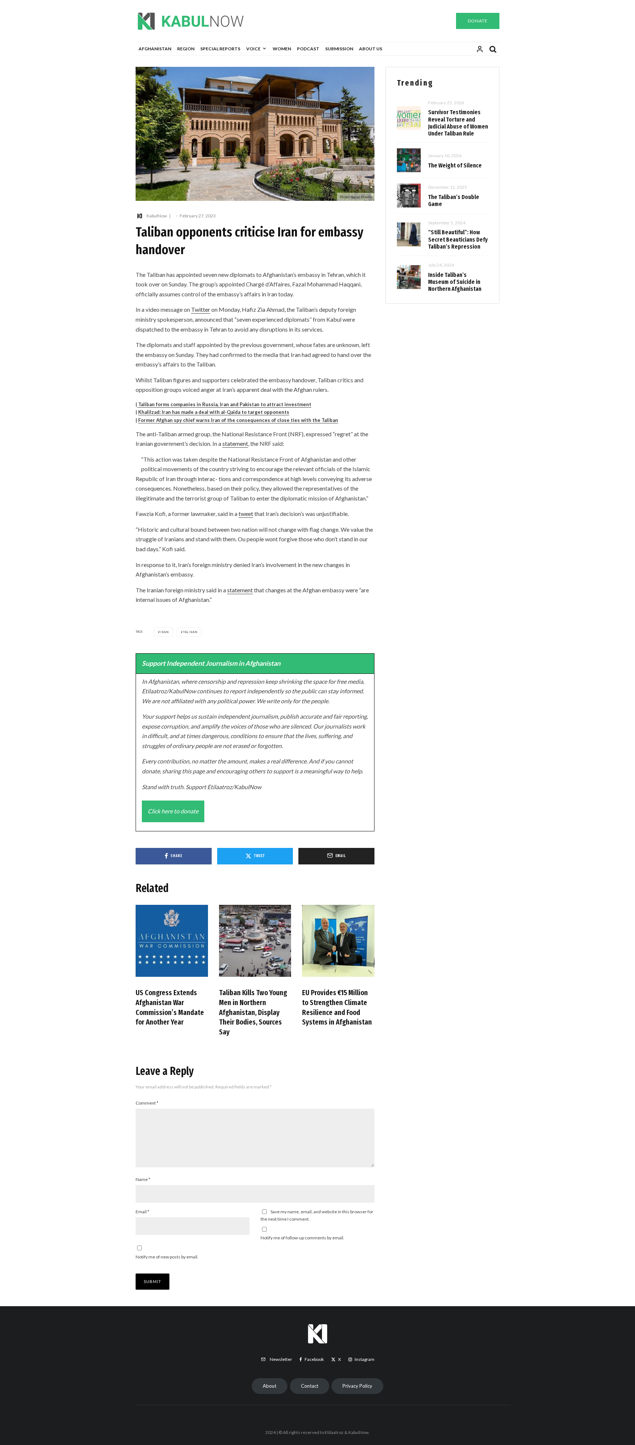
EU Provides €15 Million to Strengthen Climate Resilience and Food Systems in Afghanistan (337, 1007)
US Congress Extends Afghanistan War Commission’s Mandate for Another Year (170, 1007)
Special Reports (220, 48)
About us (370, 48)
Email (142, 1211)
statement (235, 443)
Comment (147, 1103)
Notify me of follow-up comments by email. (302, 1237)
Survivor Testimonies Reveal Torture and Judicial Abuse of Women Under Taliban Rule (458, 123)
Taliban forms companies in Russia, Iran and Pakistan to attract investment (224, 404)
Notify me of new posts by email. (167, 1257)
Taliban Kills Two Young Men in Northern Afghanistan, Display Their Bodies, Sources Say (253, 1012)
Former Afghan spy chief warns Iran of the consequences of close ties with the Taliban (238, 420)
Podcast (308, 48)
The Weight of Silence (455, 165)
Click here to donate (173, 811)
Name (143, 1179)
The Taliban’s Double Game (453, 200)
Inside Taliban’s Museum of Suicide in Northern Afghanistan (454, 281)
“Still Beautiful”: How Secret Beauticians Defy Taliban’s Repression (458, 239)
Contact (309, 1386)
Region (185, 48)
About (269, 1386)
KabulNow (157, 215)
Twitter (200, 309)
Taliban (190, 632)
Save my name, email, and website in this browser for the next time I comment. (317, 1215)
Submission (339, 48)
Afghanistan (155, 48)
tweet (245, 513)
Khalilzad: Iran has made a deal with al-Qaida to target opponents (213, 412)
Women (282, 48)
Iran (164, 632)
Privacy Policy (357, 1386)
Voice (253, 48)
